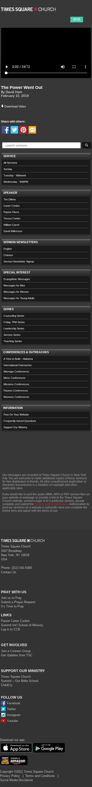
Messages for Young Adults (19, 298)
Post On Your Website (16, 414)
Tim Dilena (10, 199)
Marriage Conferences (16, 371)
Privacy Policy (10, 776)
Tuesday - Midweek (15, 175)
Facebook (13, 703)
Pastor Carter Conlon (15, 621)
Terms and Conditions (40, 776)
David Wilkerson (13, 231)
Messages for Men (14, 285)
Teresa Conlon (12, 218)
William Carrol (11, 224)
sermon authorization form (51, 504)
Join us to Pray (11, 598)
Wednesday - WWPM (16, 181)
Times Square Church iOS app (16, 747)
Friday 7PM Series (14, 322)
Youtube (12, 721)
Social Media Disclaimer (16, 780)
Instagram (14, 715)
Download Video (15, 106)
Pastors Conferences (16, 390)
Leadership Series (14, 328)
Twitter (11, 709)
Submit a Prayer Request (18, 602)
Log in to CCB (10, 629)
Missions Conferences (16, 384)
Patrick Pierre (11, 212)
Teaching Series (13, 341)
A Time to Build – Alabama (18, 358)
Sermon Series (12, 334)
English (8, 248)
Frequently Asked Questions (20, 420)
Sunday (8, 169)
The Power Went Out (21, 87)
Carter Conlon (12, 205)
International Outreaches (18, 365)
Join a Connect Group (16, 651)
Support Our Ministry (15, 427)
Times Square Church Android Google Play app (49, 747)
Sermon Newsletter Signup (19, 261)
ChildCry (7, 685)
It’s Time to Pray (12, 606)
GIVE (76, 19)
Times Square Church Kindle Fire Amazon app (14, 760)
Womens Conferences (16, 396)
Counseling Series (14, 315)
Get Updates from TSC (16, 655)
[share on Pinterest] (23, 130)
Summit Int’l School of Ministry (22, 625)
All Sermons (10, 162)
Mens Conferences (14, 377)
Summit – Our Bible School (19, 681)
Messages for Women (16, 291)
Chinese (8, 255)
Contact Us (8, 572)
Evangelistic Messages (17, 279)
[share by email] (32, 130)
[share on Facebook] (5, 130)
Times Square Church (16, 676)
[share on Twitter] (14, 130)
